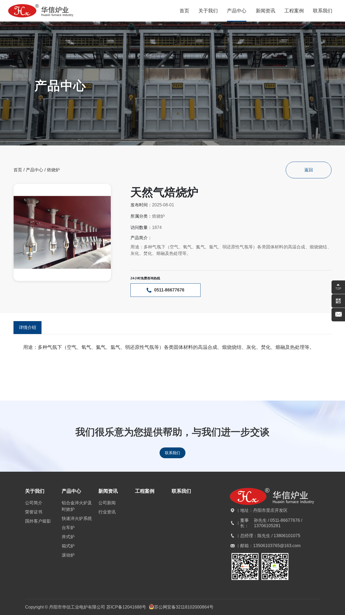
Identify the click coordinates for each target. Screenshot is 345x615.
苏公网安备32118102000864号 (183, 607)
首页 (17, 170)
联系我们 (172, 453)
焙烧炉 (53, 170)
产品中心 (34, 170)
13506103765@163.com (277, 545)
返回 (308, 170)
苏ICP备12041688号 (126, 607)
